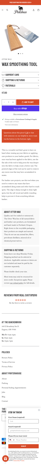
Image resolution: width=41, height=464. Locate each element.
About (4, 378)
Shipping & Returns (15, 80)
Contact (5, 401)
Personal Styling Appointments (14, 387)
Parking (5, 383)
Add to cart (29, 102)
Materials (10, 85)
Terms (22, 460)
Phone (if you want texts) (17, 436)
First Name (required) (16, 417)
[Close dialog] (39, 410)
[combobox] (11, 440)
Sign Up (23, 446)
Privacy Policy (7, 366)
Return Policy (7, 357)
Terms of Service (8, 362)
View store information (11, 125)
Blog (3, 396)
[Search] (7, 10)
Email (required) (14, 427)
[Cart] (38, 10)
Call (26, 132)
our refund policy (16, 283)
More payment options (20, 114)
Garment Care (12, 74)
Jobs (3, 392)
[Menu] (2, 9)
